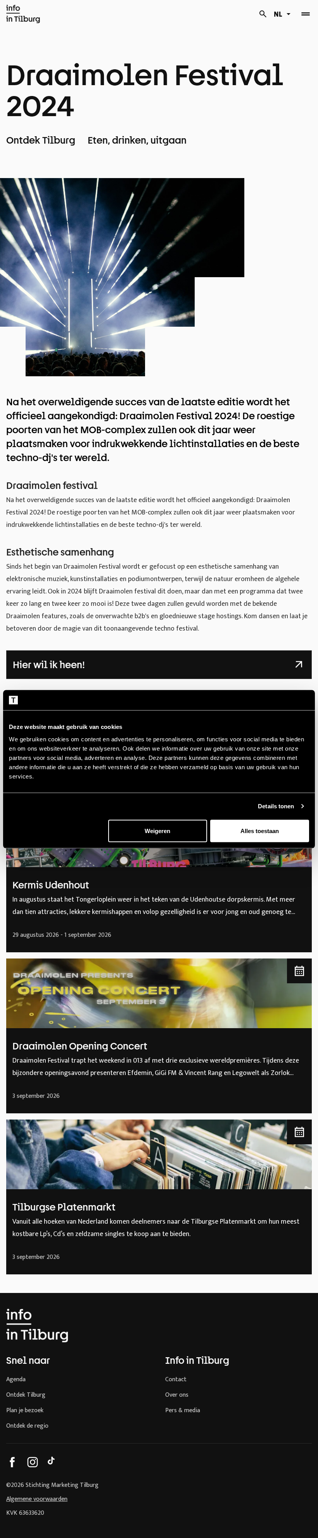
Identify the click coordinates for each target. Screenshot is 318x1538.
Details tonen (276, 806)
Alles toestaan (259, 830)
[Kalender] (263, 14)
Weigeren (157, 830)
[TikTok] (53, 1462)
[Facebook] (12, 1462)
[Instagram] (32, 1462)
